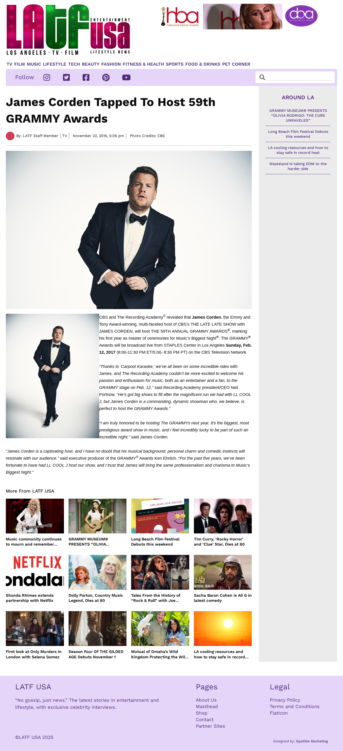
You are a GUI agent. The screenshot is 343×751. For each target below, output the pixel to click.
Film (19, 64)
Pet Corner (236, 64)
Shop (201, 713)
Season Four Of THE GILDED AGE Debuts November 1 (96, 654)
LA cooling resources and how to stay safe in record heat (219, 654)
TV (9, 64)
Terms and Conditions (295, 706)
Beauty (90, 64)
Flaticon (279, 713)
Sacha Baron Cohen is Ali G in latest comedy (223, 598)
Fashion (111, 64)
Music (34, 64)
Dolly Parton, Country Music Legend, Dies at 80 (96, 598)
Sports (174, 64)
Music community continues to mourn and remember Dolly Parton (34, 542)
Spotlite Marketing (312, 741)
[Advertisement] (243, 43)
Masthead (207, 706)
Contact (205, 719)
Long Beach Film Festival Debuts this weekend (155, 542)
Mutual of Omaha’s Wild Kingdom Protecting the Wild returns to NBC (159, 654)
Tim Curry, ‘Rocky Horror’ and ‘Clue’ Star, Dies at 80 (219, 542)
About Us (206, 700)
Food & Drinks (202, 64)
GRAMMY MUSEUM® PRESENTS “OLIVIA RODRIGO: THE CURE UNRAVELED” (89, 542)
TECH (74, 64)
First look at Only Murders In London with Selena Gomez (34, 654)
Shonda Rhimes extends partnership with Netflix (30, 598)
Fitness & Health (143, 64)
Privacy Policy (285, 700)
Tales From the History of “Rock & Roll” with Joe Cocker (155, 598)
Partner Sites (210, 726)
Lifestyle (54, 64)
